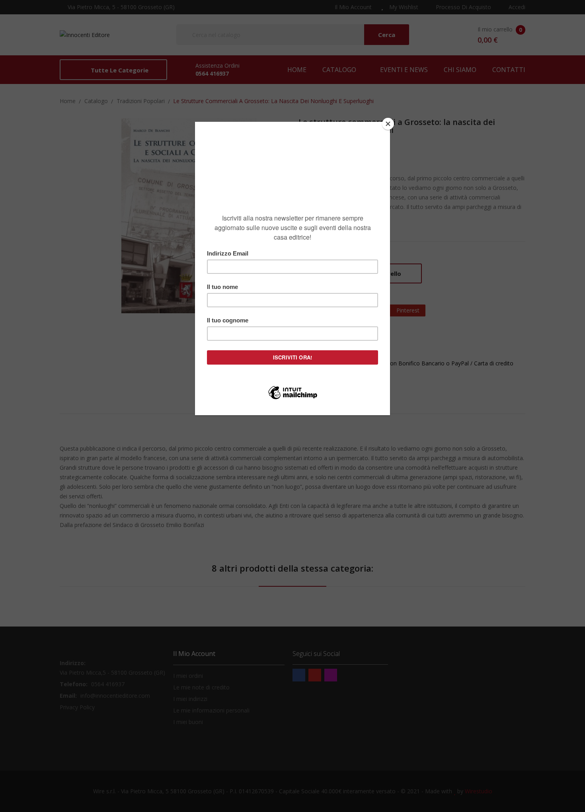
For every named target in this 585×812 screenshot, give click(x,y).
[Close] (388, 124)
